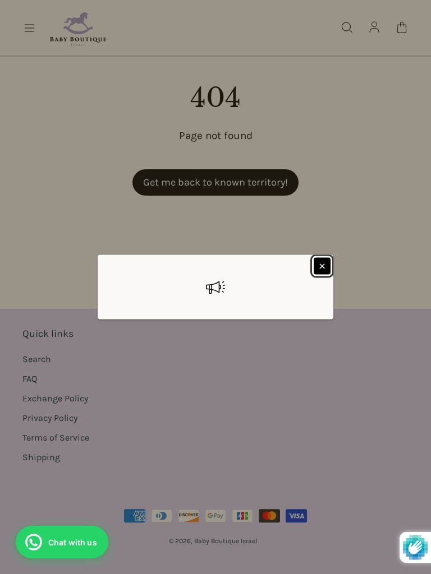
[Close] (322, 266)
